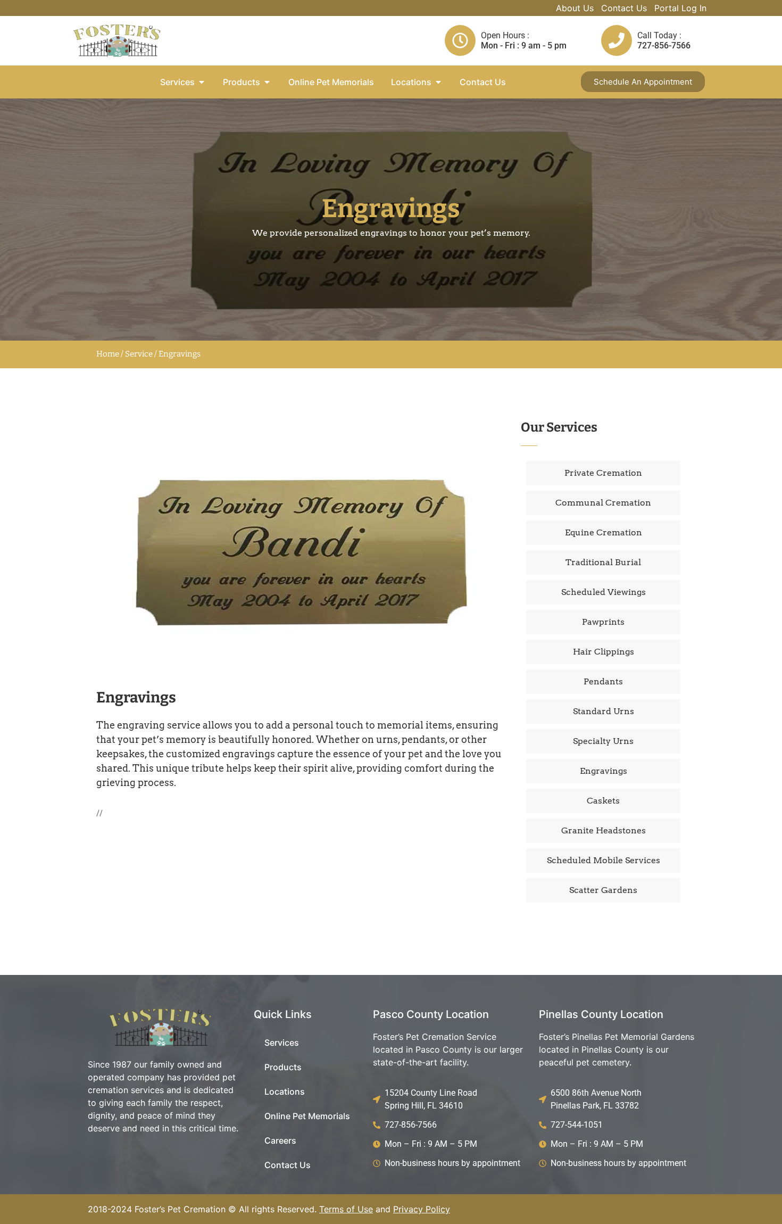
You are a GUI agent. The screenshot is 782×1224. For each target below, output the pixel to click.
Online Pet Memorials (307, 1116)
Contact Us (624, 8)
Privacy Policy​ (421, 1209)
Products (283, 1067)
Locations (284, 1091)
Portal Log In (680, 8)
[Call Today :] (616, 40)
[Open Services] (201, 82)
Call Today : (659, 35)
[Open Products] (267, 82)
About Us (575, 8)
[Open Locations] (438, 82)
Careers (280, 1140)
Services (281, 1042)
